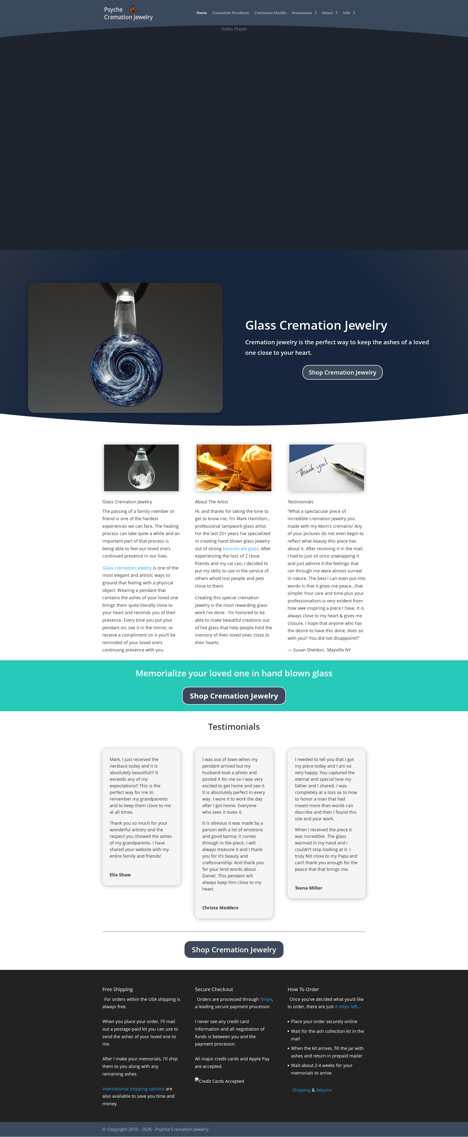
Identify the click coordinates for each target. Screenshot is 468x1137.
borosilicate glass (241, 548)
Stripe (266, 999)
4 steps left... (348, 1006)
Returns (324, 1090)
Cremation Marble (270, 13)
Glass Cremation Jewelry (316, 325)
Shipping (301, 1090)
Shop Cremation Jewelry (342, 372)
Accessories (302, 13)
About (327, 13)
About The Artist (211, 502)
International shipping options (133, 1089)
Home (201, 13)
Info (346, 13)
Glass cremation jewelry (127, 568)
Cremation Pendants (230, 13)
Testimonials (300, 502)
